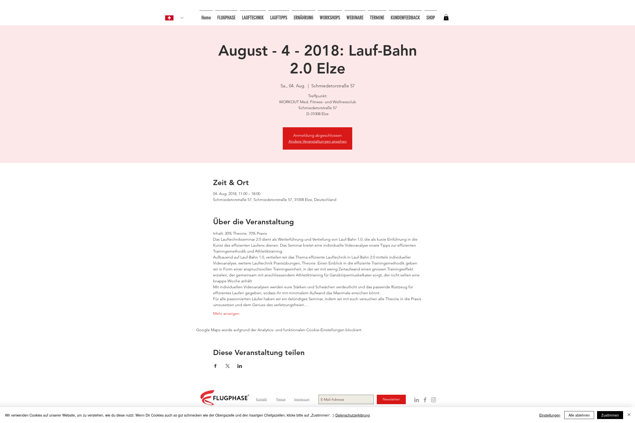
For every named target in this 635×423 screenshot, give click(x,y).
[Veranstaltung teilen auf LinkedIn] (239, 366)
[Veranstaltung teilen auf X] (227, 366)
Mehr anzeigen (226, 313)
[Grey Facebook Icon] (425, 399)
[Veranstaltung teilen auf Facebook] (215, 366)
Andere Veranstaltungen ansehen (317, 141)
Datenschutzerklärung (352, 415)
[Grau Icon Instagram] (433, 399)
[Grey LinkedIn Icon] (416, 399)
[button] (330, 15)
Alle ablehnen (579, 415)
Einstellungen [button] (549, 415)
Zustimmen (610, 415)
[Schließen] (629, 415)
